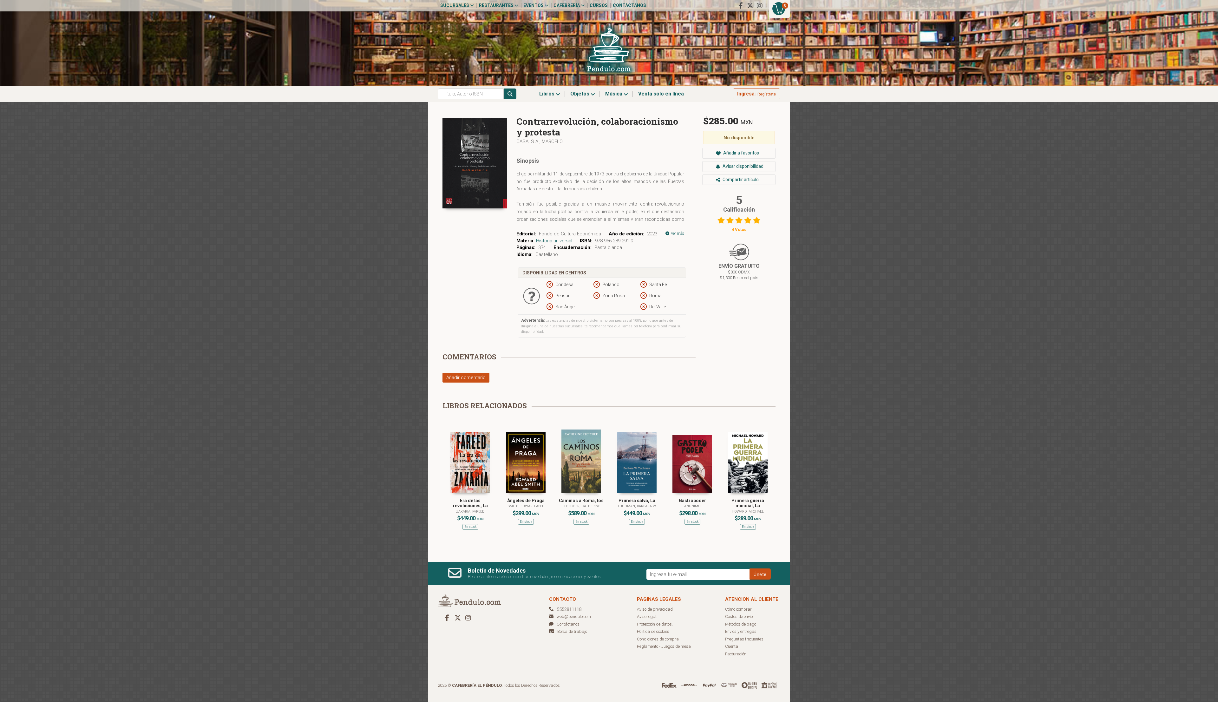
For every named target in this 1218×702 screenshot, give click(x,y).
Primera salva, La (637, 500)
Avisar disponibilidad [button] (742, 166)
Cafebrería (567, 5)
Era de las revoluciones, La (470, 503)
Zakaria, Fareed (470, 511)
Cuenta (731, 646)
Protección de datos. (655, 624)
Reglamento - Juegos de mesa (664, 646)
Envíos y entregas (740, 631)
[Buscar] (510, 94)
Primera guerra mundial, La (747, 503)
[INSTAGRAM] (759, 5)
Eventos (534, 5)
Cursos (599, 5)
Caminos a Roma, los (581, 500)
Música (614, 94)
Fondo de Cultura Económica (570, 234)
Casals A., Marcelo (539, 141)
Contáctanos (629, 5)
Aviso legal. (647, 616)
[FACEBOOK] (740, 5)
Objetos (580, 94)
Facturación (735, 654)
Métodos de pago (740, 624)
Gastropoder (692, 500)
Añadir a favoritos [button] (740, 152)
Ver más (677, 233)
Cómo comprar (738, 609)
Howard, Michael (748, 511)
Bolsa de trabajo (572, 631)
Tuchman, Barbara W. (637, 506)
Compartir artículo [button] (740, 179)
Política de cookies (653, 631)
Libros (547, 94)
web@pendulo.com (574, 616)
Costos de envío (739, 616)
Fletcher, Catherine (581, 506)
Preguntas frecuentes (744, 639)
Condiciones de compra (658, 639)
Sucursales (455, 5)
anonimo (692, 506)
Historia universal (554, 241)
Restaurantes (496, 5)
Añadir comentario (466, 377)
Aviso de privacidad (655, 609)
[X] (750, 5)
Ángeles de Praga (526, 500)
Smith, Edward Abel (526, 506)
